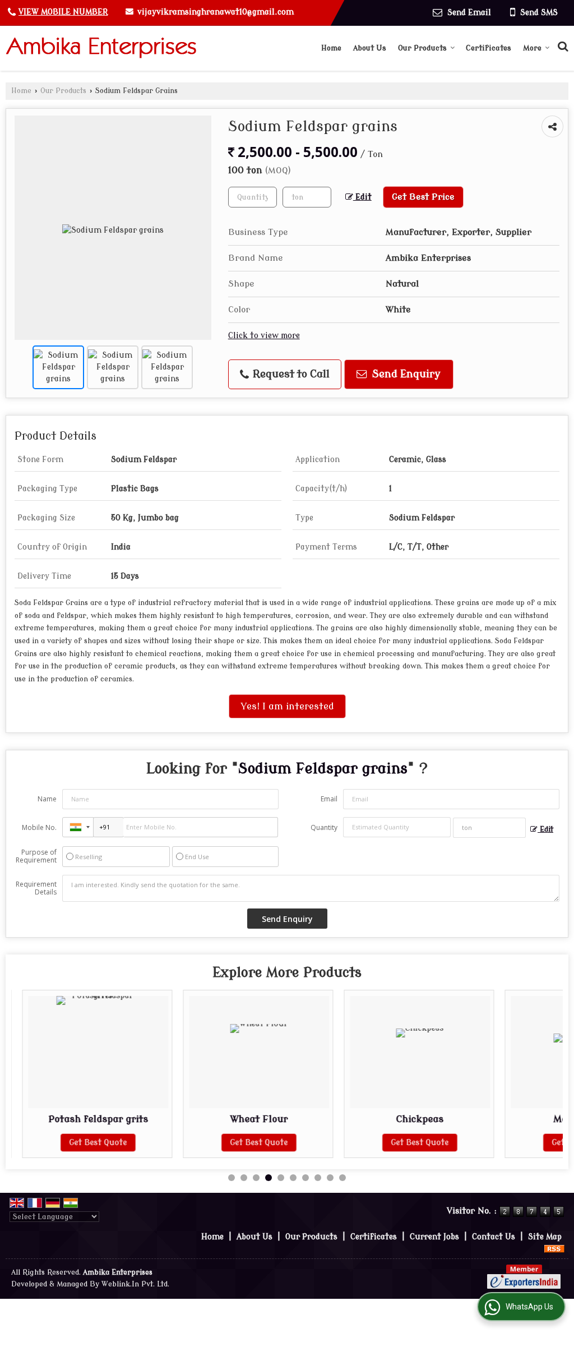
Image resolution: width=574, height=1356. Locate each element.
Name (47, 799)
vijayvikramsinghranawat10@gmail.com (215, 12)
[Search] (561, 45)
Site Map (545, 1237)
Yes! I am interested (287, 706)
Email (329, 799)
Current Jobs (434, 1237)
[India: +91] (78, 827)
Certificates (488, 48)
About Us (369, 48)
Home (331, 48)
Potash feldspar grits (87, 1119)
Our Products (422, 48)
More (532, 48)
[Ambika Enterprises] (101, 48)
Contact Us (493, 1237)
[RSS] (554, 1248)
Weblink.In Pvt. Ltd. (135, 1284)
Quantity (324, 827)
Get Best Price (423, 197)
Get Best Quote (88, 1142)
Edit (362, 197)
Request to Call (290, 374)
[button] (63, 12)
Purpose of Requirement (36, 856)
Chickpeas (409, 1119)
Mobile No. (39, 827)
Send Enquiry (405, 374)
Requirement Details (36, 888)
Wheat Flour (248, 1119)
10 (342, 1177)
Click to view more (264, 335)
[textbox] (307, 197)
